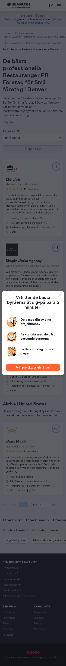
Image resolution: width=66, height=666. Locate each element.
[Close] (59, 295)
